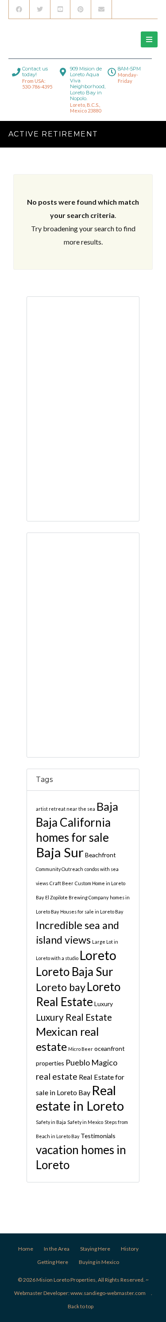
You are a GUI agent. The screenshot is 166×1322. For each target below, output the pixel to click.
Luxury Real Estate (74, 1017)
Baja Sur (60, 852)
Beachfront (100, 855)
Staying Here (95, 1248)
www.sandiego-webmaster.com (108, 1293)
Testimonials (98, 1135)
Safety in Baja (51, 1122)
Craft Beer (61, 883)
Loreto (98, 955)
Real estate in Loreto (80, 1097)
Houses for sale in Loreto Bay (91, 911)
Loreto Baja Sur (74, 971)
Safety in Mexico (85, 1122)
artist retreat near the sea (65, 809)
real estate (56, 1076)
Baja (107, 806)
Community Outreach (59, 869)
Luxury (103, 1003)
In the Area (56, 1248)
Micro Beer (80, 1049)
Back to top (80, 1306)
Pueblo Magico (91, 1062)
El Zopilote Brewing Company (76, 897)
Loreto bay (60, 987)
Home (25, 1248)
